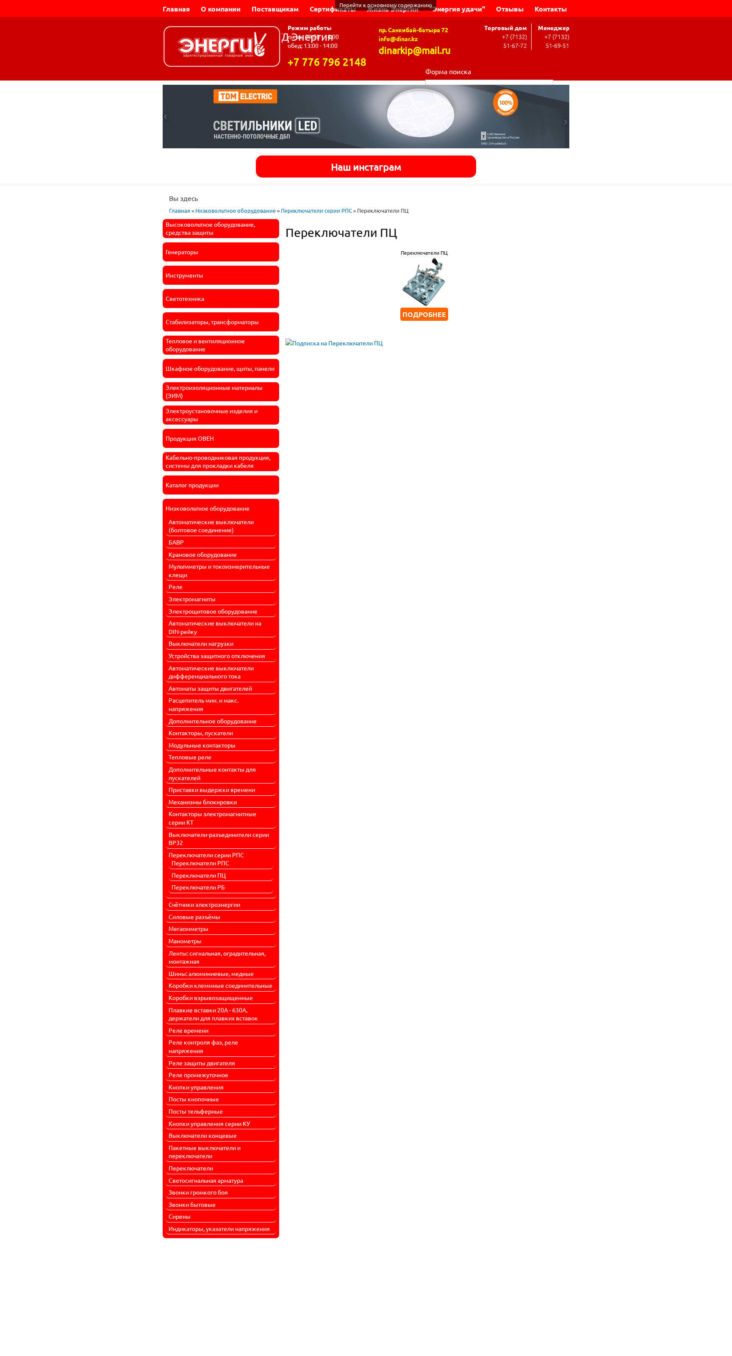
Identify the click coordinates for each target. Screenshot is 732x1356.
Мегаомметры (188, 928)
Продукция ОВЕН (190, 438)
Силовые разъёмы (194, 916)
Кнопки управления (196, 1087)
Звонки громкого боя (198, 1192)
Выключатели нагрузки (201, 643)
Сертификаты (333, 8)
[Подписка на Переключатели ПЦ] (334, 339)
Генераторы (182, 252)
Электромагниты (192, 599)
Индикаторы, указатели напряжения (219, 1228)
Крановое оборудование (203, 554)
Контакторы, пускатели (201, 732)
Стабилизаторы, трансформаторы (212, 321)
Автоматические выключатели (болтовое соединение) (211, 526)
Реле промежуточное (198, 1074)
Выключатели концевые (203, 1135)
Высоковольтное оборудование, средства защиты (210, 228)
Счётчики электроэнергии (204, 904)
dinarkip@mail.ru (415, 50)
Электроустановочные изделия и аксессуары (212, 415)
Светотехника (185, 298)
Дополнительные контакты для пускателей (212, 773)
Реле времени (188, 1030)
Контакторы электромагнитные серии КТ (212, 818)
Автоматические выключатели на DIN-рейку (215, 627)
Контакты (551, 8)
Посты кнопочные (194, 1099)
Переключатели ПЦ (199, 875)
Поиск (561, 84)
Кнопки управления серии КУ (209, 1123)
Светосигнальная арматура (206, 1180)
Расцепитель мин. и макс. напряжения (203, 704)
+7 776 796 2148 (327, 62)
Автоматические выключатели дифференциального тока (211, 672)
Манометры (185, 941)
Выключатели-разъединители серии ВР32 (219, 839)
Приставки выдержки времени (212, 789)
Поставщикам (275, 8)
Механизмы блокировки (203, 802)
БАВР (176, 542)
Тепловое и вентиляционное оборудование (205, 345)
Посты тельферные (196, 1111)
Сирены (180, 1216)
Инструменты (184, 275)
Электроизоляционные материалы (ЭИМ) (214, 391)
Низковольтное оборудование (235, 210)
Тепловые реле (190, 757)
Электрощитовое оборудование (213, 611)
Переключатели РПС (200, 863)
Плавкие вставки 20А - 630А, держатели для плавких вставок (213, 1014)
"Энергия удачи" (457, 8)
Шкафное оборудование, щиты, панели (220, 368)
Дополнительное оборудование (213, 721)
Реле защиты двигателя (202, 1063)
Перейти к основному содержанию (385, 4)
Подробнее (424, 314)
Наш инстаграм (366, 166)
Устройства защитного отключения (217, 655)
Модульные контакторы (202, 745)
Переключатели (191, 1168)
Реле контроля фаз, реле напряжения (203, 1046)
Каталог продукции (192, 485)
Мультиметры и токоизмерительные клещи (219, 570)
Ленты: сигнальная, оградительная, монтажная (217, 957)
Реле (176, 586)
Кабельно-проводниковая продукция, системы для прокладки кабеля (218, 461)
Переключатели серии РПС (316, 210)
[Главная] (222, 47)
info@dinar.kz (398, 38)
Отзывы (510, 8)
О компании (221, 8)
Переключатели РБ (198, 887)
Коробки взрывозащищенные (211, 997)
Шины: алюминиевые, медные (211, 973)
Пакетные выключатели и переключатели (205, 1152)
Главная (176, 8)
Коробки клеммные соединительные (220, 985)
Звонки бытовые (192, 1204)
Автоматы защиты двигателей (210, 688)
